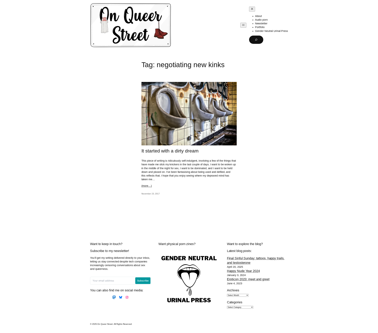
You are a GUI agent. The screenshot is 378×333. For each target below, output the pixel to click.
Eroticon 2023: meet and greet (248, 279)
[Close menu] (252, 9)
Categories (234, 302)
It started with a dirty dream (170, 151)
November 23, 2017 (150, 193)
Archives (233, 290)
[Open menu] (243, 25)
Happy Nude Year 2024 (243, 271)
